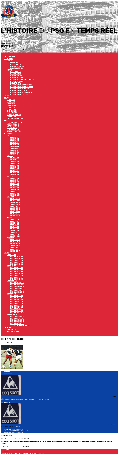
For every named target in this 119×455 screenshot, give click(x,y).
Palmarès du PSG (14, 62)
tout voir (18, 426)
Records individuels (15, 72)
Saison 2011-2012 (14, 221)
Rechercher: (4, 49)
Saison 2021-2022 (15, 242)
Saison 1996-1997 (14, 189)
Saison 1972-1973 (14, 141)
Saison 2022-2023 (15, 243)
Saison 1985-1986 (14, 167)
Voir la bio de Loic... (6, 402)
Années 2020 (10, 238)
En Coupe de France (12, 111)
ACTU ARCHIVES (7, 327)
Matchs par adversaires (13, 331)
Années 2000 (10, 197)
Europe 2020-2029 (12, 314)
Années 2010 (10, 217)
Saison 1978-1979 (14, 152)
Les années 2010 (11, 107)
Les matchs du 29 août (9, 429)
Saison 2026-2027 (15, 251)
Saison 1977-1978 (14, 150)
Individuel (9, 70)
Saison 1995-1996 (14, 187)
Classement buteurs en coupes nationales (21, 87)
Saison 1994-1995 (14, 186)
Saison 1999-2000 (15, 195)
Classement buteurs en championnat (20, 89)
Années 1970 (10, 135)
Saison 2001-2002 (15, 200)
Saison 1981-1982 (14, 159)
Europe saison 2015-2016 (16, 305)
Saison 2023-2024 (15, 245)
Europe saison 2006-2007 (17, 290)
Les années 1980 (11, 102)
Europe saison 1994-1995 (16, 271)
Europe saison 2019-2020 (17, 312)
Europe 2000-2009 (12, 281)
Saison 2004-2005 (15, 206)
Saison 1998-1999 (14, 193)
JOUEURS (6, 120)
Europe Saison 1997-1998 (16, 277)
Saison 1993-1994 (14, 184)
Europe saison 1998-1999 (16, 279)
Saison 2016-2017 (14, 230)
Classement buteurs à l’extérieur (19, 94)
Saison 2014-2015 (14, 227)
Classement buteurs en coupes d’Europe (21, 85)
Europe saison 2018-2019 (16, 311)
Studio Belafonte (39, 453)
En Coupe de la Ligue (12, 113)
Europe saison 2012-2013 (16, 299)
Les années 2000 (11, 105)
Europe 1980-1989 (11, 255)
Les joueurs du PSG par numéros (15, 118)
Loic (4, 343)
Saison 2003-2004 (15, 204)
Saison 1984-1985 (14, 165)
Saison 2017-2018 (14, 232)
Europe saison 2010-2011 (16, 296)
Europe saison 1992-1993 (16, 268)
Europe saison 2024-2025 (17, 324)
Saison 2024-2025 (15, 247)
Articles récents (8, 373)
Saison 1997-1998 (14, 191)
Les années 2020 (11, 109)
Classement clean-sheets (17, 81)
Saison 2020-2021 (15, 240)
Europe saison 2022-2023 (17, 320)
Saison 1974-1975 (14, 144)
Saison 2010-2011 (14, 219)
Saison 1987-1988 (14, 171)
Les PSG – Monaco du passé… (12, 430)
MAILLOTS (6, 98)
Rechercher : (4, 446)
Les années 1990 (11, 103)
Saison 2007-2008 (15, 212)
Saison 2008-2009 (15, 214)
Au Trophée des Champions (14, 115)
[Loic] (11, 395)
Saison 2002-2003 (15, 202)
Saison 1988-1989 (14, 172)
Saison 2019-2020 (15, 236)
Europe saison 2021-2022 (17, 318)
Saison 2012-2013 (14, 223)
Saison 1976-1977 (14, 148)
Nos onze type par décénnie (14, 131)
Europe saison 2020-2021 (17, 316)
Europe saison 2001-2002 (17, 284)
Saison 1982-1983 (14, 161)
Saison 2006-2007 (15, 210)
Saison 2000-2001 (15, 199)
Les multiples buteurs (16, 83)
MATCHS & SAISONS (8, 133)
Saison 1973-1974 (14, 143)
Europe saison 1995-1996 (16, 273)
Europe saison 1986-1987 (16, 262)
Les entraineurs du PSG (13, 124)
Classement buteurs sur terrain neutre (21, 92)
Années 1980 (10, 156)
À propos (7, 371)
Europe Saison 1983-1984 (16, 258)
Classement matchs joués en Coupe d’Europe (22, 79)
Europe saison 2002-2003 (17, 286)
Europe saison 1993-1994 (16, 270)
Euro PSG (6, 253)
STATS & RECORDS (8, 59)
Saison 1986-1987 (14, 169)
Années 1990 (10, 176)
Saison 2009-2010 (15, 215)
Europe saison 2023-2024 (17, 322)
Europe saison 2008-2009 (17, 292)
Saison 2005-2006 (15, 208)
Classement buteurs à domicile (18, 90)
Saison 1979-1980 (14, 154)
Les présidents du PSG (13, 126)
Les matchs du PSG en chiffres (18, 66)
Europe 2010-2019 (11, 294)
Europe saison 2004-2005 (17, 288)
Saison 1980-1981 (14, 158)
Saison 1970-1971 (14, 137)
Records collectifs (15, 64)
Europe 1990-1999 (11, 266)
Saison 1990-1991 (14, 178)
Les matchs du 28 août (9, 432)
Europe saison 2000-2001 (17, 283)
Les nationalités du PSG (13, 130)
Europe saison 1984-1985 (16, 260)
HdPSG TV (6, 96)
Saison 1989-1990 (14, 174)
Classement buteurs (15, 74)
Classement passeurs (16, 75)
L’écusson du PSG (11, 117)
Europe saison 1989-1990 (16, 264)
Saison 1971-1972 (14, 139)
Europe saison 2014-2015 (16, 303)
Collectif (9, 61)
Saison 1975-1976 (14, 146)
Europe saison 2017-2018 (16, 309)
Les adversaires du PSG (16, 68)
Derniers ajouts (11, 329)
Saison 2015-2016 (14, 228)
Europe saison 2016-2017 (16, 307)
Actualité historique (9, 57)
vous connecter (11, 438)
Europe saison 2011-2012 (16, 298)
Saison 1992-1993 (14, 182)
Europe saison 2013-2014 (16, 301)
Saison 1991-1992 (14, 180)
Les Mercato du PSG (12, 128)
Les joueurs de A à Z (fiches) (14, 122)
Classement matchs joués (17, 77)
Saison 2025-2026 (15, 249)
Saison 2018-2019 (14, 234)
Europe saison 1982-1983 (16, 256)
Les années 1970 (11, 100)
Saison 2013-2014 (14, 225)
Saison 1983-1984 (14, 163)
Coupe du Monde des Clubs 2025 (22, 326)
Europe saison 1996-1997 (16, 275)
